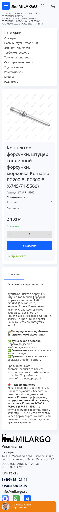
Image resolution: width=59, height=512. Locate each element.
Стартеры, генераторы (18, 62)
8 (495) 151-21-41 (14, 479)
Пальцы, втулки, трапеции (21, 43)
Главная (6, 13)
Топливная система (13, 16)
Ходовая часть (13, 67)
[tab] (14, 274)
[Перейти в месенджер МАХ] (5, 499)
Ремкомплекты (13, 72)
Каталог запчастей (26, 13)
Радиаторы (11, 81)
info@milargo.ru (15, 492)
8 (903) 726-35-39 (14, 485)
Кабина (9, 76)
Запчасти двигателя (17, 47)
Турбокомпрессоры (17, 52)
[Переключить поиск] (43, 5)
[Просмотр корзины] (53, 6)
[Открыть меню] (6, 6)
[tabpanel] (30, 358)
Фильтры (10, 38)
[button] (29, 32)
